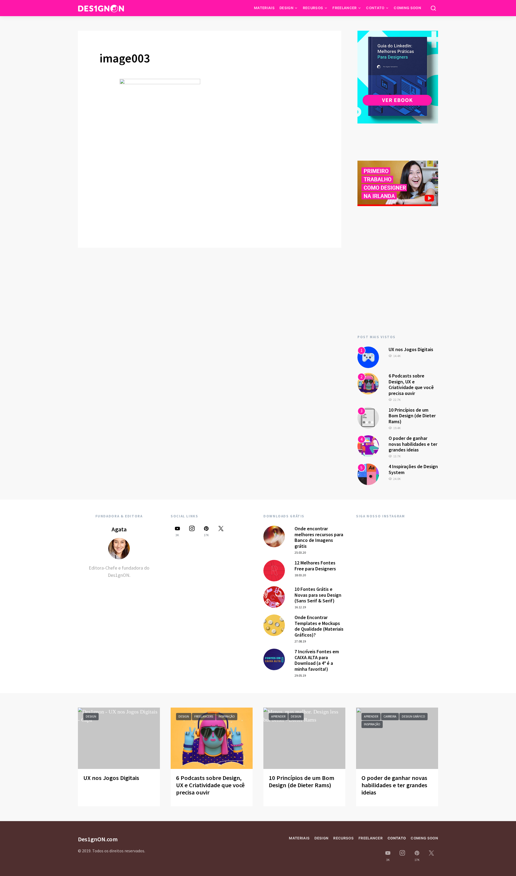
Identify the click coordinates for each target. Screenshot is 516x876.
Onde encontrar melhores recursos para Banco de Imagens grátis (319, 537)
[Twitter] (221, 531)
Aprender (278, 716)
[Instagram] (192, 531)
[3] (368, 417)
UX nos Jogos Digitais (411, 349)
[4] (368, 445)
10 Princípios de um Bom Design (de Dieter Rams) (412, 416)
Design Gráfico (413, 716)
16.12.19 (300, 607)
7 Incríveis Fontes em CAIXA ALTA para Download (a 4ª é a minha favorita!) (317, 660)
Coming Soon (407, 8)
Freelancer (344, 8)
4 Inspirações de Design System (413, 469)
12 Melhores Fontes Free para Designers (315, 566)
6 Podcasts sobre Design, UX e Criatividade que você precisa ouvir (411, 384)
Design (286, 8)
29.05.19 (300, 675)
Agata (119, 529)
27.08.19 (300, 641)
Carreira (390, 716)
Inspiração (226, 716)
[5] (368, 473)
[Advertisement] (397, 281)
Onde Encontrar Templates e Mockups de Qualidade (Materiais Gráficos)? (319, 626)
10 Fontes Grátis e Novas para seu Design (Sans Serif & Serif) (318, 595)
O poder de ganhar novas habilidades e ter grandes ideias (413, 444)
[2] (368, 383)
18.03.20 (300, 575)
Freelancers (203, 716)
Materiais (264, 8)
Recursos (313, 8)
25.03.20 (300, 552)
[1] (368, 356)
